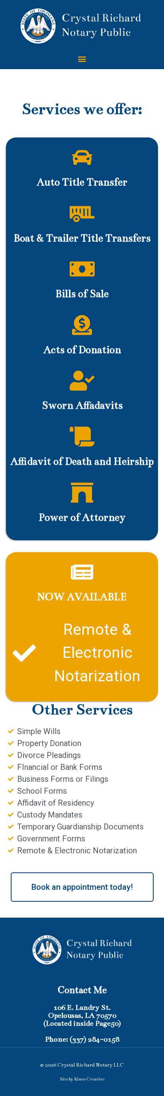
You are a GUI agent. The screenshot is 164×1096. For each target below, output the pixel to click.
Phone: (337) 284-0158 (82, 1039)
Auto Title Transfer (82, 182)
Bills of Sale (82, 294)
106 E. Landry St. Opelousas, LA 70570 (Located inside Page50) (82, 1015)
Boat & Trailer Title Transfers (82, 238)
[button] (82, 58)
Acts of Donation (82, 350)
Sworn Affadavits (82, 405)
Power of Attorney (82, 517)
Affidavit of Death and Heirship (82, 461)
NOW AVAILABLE (82, 597)
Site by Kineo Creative (82, 1079)
